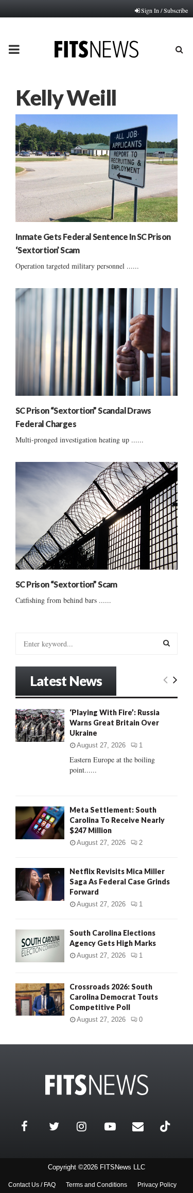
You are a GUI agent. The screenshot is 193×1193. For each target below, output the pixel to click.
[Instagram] (88, 1126)
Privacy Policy (157, 1184)
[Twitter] (60, 1126)
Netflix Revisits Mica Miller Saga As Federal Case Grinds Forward (119, 881)
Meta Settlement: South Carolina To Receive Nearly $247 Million (117, 820)
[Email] (143, 1126)
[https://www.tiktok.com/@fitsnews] (166, 1126)
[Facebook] (32, 1126)
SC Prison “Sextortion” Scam (66, 584)
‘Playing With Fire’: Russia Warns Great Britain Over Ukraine (114, 722)
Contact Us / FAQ (32, 1184)
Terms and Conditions (96, 1184)
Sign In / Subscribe (164, 10)
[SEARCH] (166, 643)
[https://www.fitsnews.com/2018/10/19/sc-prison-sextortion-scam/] (96, 516)
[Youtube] (115, 1126)
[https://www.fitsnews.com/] (97, 1085)
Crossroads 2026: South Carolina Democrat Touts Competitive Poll (113, 997)
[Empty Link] (165, 679)
